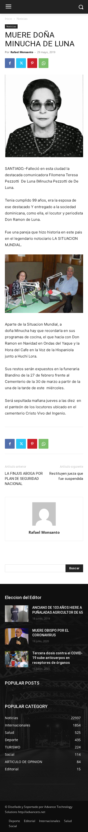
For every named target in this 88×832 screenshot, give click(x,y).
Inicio (8, 19)
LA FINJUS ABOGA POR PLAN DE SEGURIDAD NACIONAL (24, 478)
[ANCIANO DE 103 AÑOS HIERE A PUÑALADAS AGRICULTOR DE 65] (16, 613)
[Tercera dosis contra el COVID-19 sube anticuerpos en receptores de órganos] (16, 659)
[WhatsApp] (43, 63)
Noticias (22, 19)
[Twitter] (21, 63)
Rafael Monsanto (22, 52)
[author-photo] (44, 525)
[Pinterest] (32, 63)
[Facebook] (10, 63)
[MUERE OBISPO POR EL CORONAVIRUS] (16, 636)
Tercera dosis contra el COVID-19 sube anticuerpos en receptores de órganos (57, 658)
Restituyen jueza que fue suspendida (66, 476)
